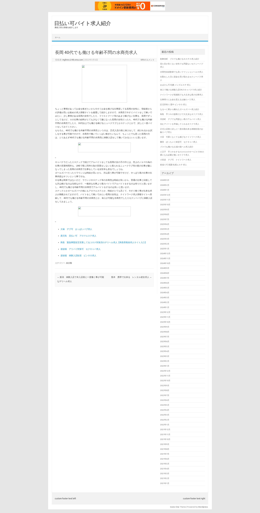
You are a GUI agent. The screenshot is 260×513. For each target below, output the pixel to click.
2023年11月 (165, 317)
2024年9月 (164, 268)
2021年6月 (164, 459)
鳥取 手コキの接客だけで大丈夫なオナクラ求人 (181, 114)
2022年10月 (165, 380)
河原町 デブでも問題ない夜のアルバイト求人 (180, 119)
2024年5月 (164, 288)
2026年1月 (164, 190)
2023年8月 (164, 332)
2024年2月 (164, 302)
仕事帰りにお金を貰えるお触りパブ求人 (177, 99)
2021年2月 (164, 478)
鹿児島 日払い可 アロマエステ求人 (78, 236)
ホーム (57, 37)
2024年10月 (165, 263)
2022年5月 (164, 405)
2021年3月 (164, 473)
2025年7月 (164, 219)
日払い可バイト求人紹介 (82, 23)
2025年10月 (165, 204)
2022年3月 (164, 415)
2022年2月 (164, 420)
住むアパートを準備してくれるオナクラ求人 (179, 124)
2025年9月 (164, 209)
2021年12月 (165, 429)
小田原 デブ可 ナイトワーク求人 (175, 160)
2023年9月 (164, 327)
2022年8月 (164, 390)
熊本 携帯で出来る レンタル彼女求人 (131, 277)
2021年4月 (164, 469)
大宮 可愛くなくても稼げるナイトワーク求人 (180, 137)
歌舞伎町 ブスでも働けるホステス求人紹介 (179, 59)
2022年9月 (164, 385)
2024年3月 (164, 297)
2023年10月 (165, 322)
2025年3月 (164, 239)
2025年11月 (165, 200)
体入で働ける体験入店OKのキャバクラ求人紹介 (181, 90)
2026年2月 (164, 185)
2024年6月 (164, 283)
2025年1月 (164, 249)
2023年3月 (164, 356)
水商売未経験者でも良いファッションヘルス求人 (181, 72)
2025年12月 (165, 195)
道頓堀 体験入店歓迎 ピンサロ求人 (78, 255)
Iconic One (174, 507)
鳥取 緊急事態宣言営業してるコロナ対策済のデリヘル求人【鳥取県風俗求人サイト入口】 (103, 242)
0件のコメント (148, 60)
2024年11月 (165, 258)
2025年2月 (164, 244)
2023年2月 (164, 361)
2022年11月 (165, 376)
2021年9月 (164, 444)
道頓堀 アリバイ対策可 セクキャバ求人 (80, 249)
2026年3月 (164, 180)
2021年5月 (164, 464)
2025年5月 (164, 229)
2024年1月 (164, 307)
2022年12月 (165, 371)
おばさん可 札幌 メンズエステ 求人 (175, 85)
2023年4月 (164, 351)
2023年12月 (165, 312)
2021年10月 (165, 439)
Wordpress (203, 507)
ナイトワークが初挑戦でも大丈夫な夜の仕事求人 (181, 95)
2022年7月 (164, 395)
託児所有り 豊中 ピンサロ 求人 (173, 104)
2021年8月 (164, 449)
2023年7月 (164, 337)
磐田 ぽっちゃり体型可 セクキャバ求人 (178, 142)
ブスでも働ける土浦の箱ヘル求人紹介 (176, 147)
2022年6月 (164, 400)
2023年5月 (164, 346)
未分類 (69, 263)
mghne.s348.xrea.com (72, 60)
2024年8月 (164, 273)
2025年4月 (164, 234)
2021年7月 (164, 454)
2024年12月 (165, 253)
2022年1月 (164, 425)
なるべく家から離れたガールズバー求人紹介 (179, 109)
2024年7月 (164, 278)
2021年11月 (165, 434)
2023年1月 (164, 366)
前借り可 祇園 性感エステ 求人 (173, 165)
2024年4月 (164, 292)
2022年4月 (164, 410)
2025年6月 (164, 224)
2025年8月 (164, 214)
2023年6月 (164, 341)
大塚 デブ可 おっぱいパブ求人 (76, 229)
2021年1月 (164, 483)
